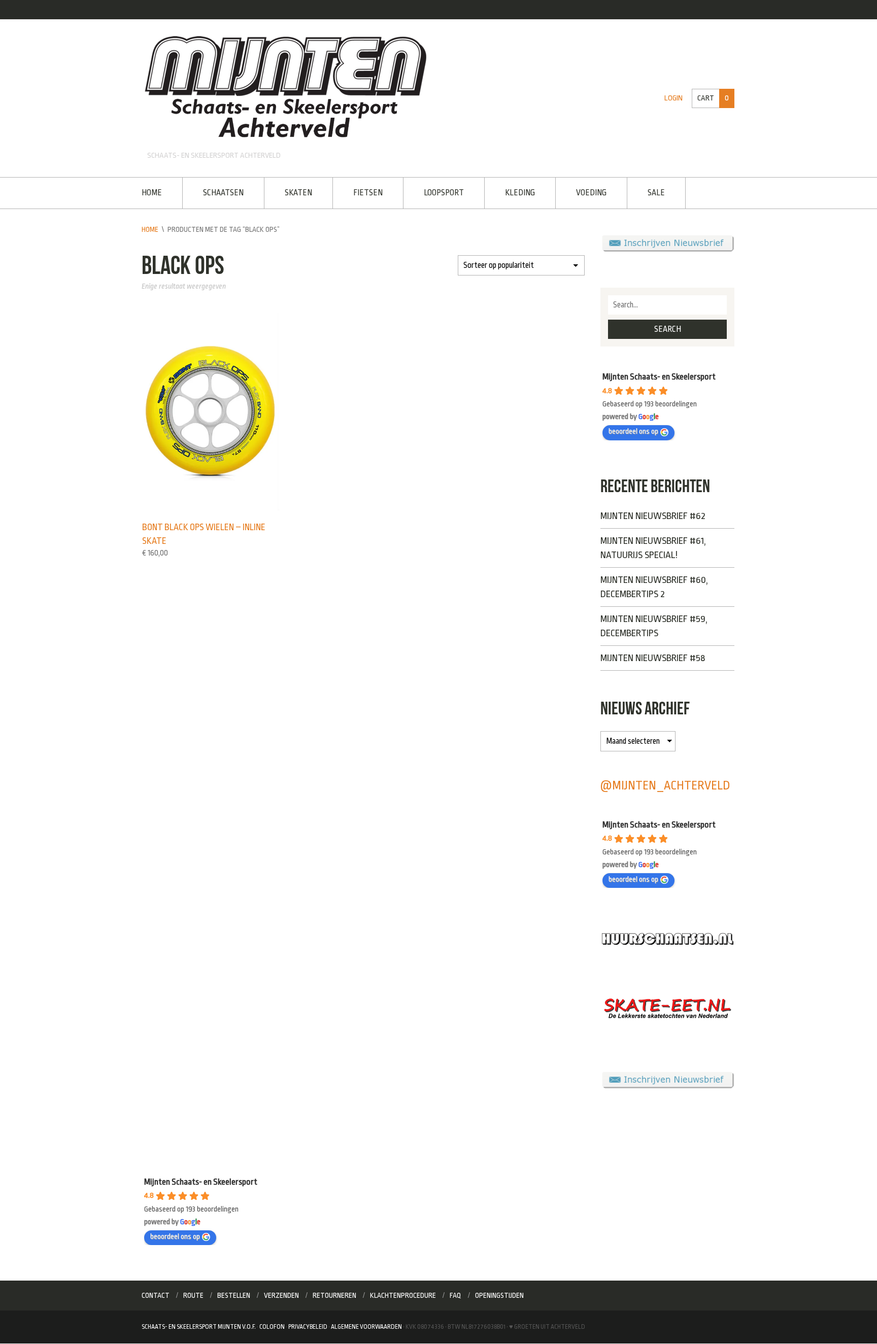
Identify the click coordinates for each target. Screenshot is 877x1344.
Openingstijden (499, 1295)
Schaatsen (223, 192)
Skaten (298, 192)
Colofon (272, 1326)
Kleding (520, 192)
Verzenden (281, 1295)
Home (152, 192)
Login (673, 98)
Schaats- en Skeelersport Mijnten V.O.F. (199, 1326)
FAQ (455, 1295)
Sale (656, 192)
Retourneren (334, 1295)
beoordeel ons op (633, 431)
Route (193, 1295)
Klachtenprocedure (403, 1295)
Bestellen (233, 1295)
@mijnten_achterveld (665, 785)
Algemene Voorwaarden (366, 1326)
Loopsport (444, 192)
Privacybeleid (307, 1326)
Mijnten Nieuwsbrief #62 (652, 516)
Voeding (591, 192)
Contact (156, 1295)
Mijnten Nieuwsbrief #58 (652, 658)
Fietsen (368, 192)
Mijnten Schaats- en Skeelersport (659, 377)
